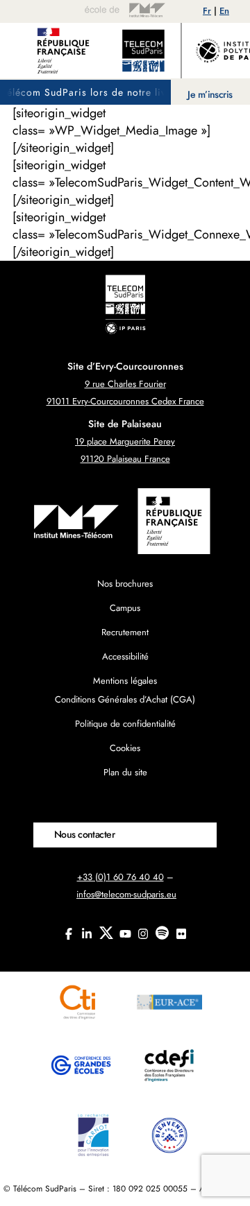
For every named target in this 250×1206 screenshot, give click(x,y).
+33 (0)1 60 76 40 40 (120, 877)
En (224, 10)
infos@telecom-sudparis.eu (126, 894)
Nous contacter (84, 834)
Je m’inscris (210, 94)
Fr (207, 10)
